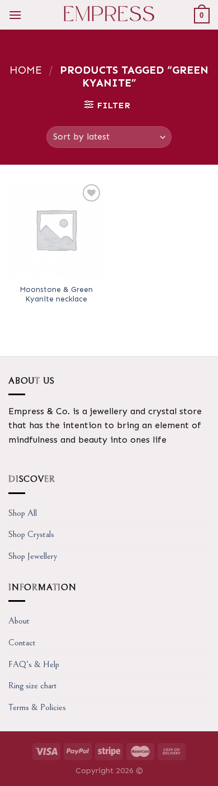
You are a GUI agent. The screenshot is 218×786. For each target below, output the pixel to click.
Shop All (22, 513)
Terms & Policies (37, 707)
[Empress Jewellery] (109, 15)
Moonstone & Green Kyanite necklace (56, 294)
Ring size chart (32, 685)
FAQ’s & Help (33, 664)
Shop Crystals (31, 534)
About (19, 621)
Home (26, 70)
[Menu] (15, 14)
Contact (22, 643)
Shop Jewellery (32, 556)
